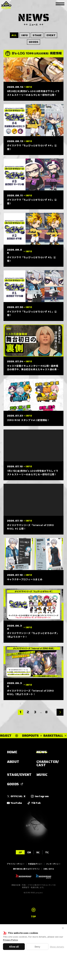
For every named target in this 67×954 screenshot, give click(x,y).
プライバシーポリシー (16, 864)
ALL (14, 35)
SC (38, 852)
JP (20, 852)
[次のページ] (60, 712)
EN (29, 852)
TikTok (36, 803)
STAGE (37, 35)
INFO (24, 35)
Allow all (14, 946)
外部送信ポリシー (35, 864)
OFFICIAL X (18, 796)
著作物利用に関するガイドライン (26, 869)
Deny (37, 946)
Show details (57, 946)
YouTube (16, 803)
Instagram (42, 796)
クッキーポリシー (53, 864)
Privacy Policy (10, 939)
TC (47, 852)
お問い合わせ (48, 869)
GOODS (33, 42)
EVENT (51, 35)
